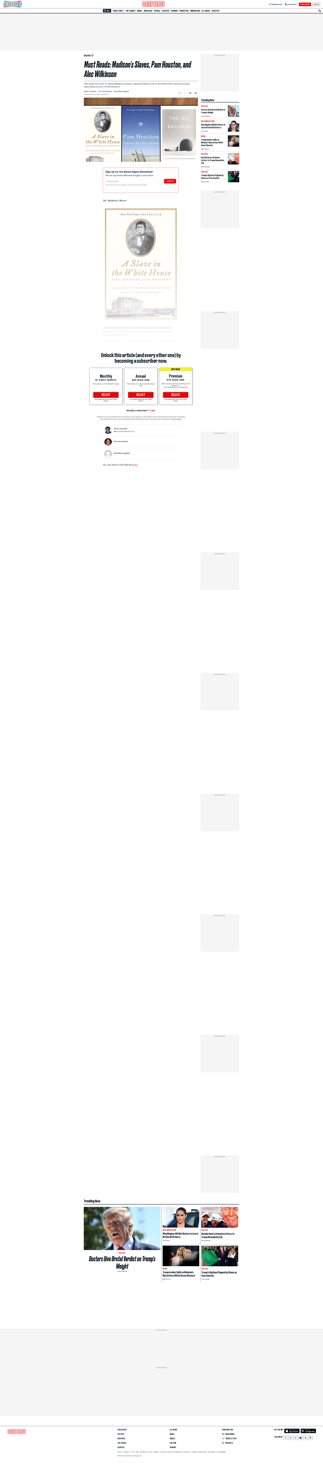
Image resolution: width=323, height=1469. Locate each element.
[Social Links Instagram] (295, 1438)
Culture (173, 1443)
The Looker (130, 11)
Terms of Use (132, 185)
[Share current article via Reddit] (195, 93)
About (119, 1452)
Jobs (137, 1452)
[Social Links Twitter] (290, 1438)
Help (150, 1452)
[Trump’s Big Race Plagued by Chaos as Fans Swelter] (233, 182)
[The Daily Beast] (154, 4)
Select (106, 395)
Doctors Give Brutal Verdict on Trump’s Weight (122, 1262)
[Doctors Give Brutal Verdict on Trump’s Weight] (233, 116)
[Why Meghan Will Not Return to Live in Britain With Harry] (233, 131)
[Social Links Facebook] (285, 1438)
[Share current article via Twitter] (185, 93)
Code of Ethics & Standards (171, 1452)
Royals (157, 11)
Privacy (156, 1452)
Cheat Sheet (118, 11)
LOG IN (316, 4)
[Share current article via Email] (190, 93)
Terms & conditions (199, 1452)
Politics (165, 11)
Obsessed (148, 11)
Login (152, 410)
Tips (132, 1452)
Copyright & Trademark (217, 1452)
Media (139, 11)
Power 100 (184, 11)
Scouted (215, 11)
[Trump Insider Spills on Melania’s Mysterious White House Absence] (233, 146)
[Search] (319, 11)
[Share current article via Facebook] (179, 93)
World (172, 1439)
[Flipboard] (311, 1438)
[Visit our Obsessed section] (20, 4)
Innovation (195, 11)
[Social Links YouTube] (301, 1438)
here (135, 465)
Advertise (144, 1452)
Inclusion (186, 1452)
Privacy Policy (143, 185)
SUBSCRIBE (305, 4)
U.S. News (205, 11)
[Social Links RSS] (306, 1438)
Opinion (174, 11)
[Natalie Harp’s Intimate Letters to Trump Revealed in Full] (233, 164)
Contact (126, 1452)
